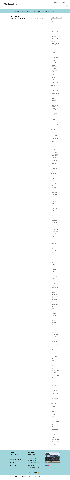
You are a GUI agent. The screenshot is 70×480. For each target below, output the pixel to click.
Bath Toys (54, 24)
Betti (53, 205)
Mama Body (54, 294)
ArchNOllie (54, 183)
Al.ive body (54, 178)
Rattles (53, 437)
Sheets (53, 55)
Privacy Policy (13, 464)
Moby (53, 308)
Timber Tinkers (55, 351)
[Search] (61, 18)
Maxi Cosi (54, 301)
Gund (53, 245)
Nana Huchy (54, 313)
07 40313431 (14, 458)
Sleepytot (54, 330)
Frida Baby (54, 238)
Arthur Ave (54, 185)
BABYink (53, 196)
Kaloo (53, 271)
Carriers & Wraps (55, 375)
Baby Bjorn (54, 190)
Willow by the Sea (55, 368)
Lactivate (53, 278)
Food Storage (54, 117)
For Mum (28, 11)
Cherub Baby (54, 217)
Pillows (53, 54)
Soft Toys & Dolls (55, 441)
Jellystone (54, 264)
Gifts (52, 419)
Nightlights (54, 79)
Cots (52, 166)
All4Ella (53, 180)
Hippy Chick (54, 253)
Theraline (54, 347)
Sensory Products (55, 439)
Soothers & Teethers (45, 11)
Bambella (54, 201)
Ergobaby (54, 233)
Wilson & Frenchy (55, 370)
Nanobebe (54, 315)
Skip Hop (53, 325)
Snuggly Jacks (55, 334)
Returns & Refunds (14, 465)
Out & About (53, 374)
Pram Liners (54, 390)
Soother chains (55, 398)
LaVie (53, 280)
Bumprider (54, 212)
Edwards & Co (55, 229)
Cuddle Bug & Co (55, 222)
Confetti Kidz (54, 220)
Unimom (53, 363)
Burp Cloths (54, 111)
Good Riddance (55, 240)
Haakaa (53, 246)
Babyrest (54, 199)
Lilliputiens (54, 283)
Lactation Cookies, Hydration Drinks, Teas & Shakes (55, 138)
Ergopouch (54, 234)
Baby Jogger (54, 194)
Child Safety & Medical (36, 11)
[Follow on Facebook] (46, 465)
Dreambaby (54, 225)
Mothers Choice (55, 309)
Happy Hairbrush (55, 250)
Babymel (54, 197)
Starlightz (54, 336)
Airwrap (53, 176)
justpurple (20, 478)
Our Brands (53, 11)
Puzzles (53, 435)
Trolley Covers (55, 383)
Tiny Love (54, 353)
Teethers (53, 401)
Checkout (63, 2)
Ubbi (53, 362)
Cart (60, 2)
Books (53, 408)
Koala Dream (54, 274)
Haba (53, 248)
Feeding (52, 102)
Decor (53, 416)
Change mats (54, 155)
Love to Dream (55, 287)
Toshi (53, 360)
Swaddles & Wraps (56, 60)
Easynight (54, 227)
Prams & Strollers (54, 395)
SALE (67, 2)
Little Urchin (54, 285)
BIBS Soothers (55, 206)
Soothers (53, 400)
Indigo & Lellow (55, 260)
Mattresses (54, 171)
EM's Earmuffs (55, 231)
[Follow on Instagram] (48, 465)
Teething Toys (54, 446)
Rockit (53, 324)
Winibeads (54, 372)
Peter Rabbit (54, 322)
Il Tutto (53, 258)
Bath (52, 21)
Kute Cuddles (54, 276)
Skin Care (54, 36)
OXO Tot (53, 320)
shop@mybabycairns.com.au (16, 459)
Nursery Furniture (54, 154)
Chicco (53, 218)
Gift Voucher (54, 417)
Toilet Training (55, 38)
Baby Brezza (54, 192)
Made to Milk (55, 290)
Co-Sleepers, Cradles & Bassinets (54, 162)
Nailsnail (53, 311)
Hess (53, 252)
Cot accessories (55, 165)
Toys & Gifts (53, 403)
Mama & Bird (54, 292)
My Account (56, 2)
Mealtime (54, 125)
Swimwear (54, 100)
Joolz (53, 267)
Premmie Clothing (55, 93)
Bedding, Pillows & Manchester (19, 11)
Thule (53, 349)
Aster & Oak (54, 187)
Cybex (53, 224)
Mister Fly (54, 306)
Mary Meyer (54, 299)
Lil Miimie (54, 281)
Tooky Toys (54, 358)
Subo (53, 339)
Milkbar (53, 302)
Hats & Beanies (55, 88)
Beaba (53, 203)
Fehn (53, 236)
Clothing (53, 86)
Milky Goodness (55, 304)
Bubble (53, 210)
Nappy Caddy (55, 34)
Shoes (53, 95)
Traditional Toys (55, 447)
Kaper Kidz (54, 273)
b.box (53, 189)
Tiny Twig (54, 354)
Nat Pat (53, 317)
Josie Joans (54, 269)
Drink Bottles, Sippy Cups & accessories (54, 115)
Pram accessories (55, 388)
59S (52, 174)
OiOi (52, 318)
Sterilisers (54, 127)
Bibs (52, 103)
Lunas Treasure (55, 289)
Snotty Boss (54, 332)
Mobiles (53, 424)
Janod (53, 262)
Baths (53, 26)
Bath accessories (55, 23)
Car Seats (54, 68)
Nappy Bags (54, 377)
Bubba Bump (54, 208)
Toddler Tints (54, 356)
